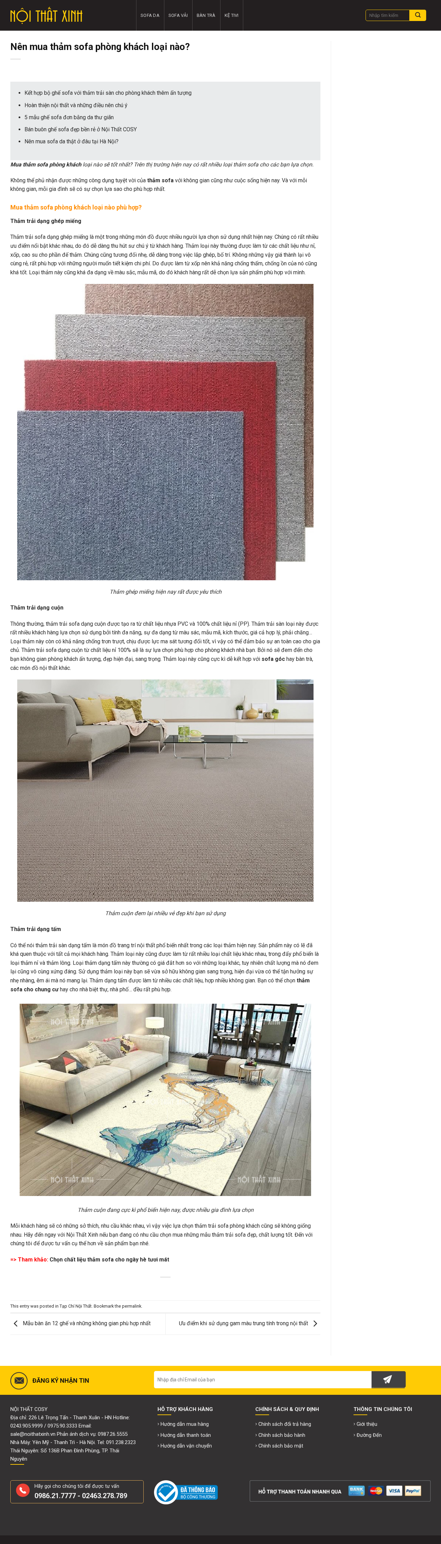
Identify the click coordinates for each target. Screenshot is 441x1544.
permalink (131, 1306)
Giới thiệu (367, 1424)
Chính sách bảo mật (280, 1446)
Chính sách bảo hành (281, 1435)
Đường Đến (369, 1435)
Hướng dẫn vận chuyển (186, 1446)
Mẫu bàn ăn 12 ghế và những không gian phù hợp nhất (86, 1323)
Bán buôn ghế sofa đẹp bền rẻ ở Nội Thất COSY (80, 129)
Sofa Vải (178, 15)
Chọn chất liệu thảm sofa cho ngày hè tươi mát (109, 1259)
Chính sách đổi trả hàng (284, 1424)
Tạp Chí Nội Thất (76, 1306)
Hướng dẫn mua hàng (185, 1424)
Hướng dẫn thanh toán (186, 1435)
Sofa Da (150, 15)
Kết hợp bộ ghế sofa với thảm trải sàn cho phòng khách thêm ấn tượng (108, 93)
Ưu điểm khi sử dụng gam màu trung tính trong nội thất (244, 1323)
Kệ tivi (232, 15)
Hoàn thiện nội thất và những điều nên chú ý (75, 105)
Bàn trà (206, 15)
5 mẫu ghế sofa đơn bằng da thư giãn (69, 117)
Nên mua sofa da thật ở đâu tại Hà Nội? (71, 141)
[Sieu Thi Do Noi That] (68, 15)
